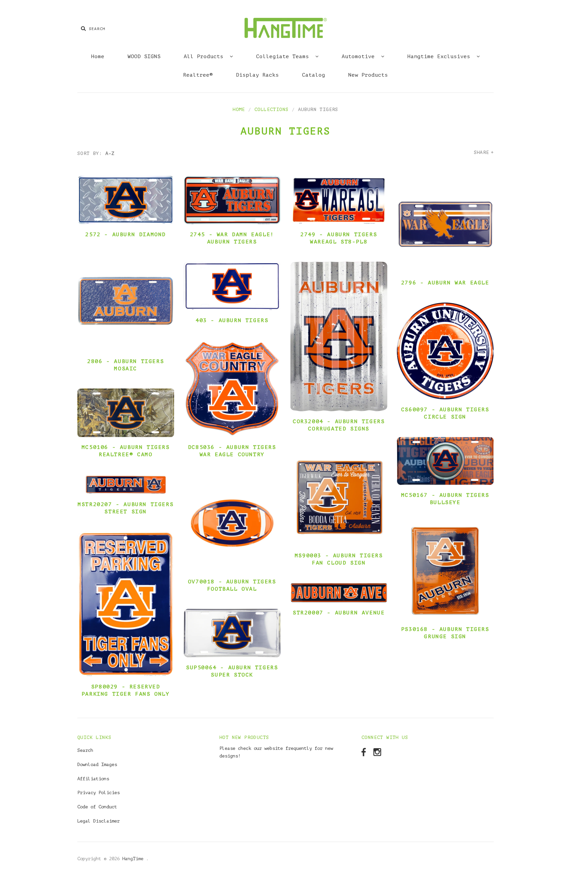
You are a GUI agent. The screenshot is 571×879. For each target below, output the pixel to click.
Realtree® (198, 75)
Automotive (360, 56)
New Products (368, 75)
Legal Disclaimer (98, 821)
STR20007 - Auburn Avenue (339, 613)
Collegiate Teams (284, 56)
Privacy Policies (98, 792)
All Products (205, 56)
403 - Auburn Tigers (232, 320)
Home (97, 56)
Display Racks (257, 75)
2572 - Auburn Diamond (125, 235)
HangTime (134, 858)
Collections (271, 109)
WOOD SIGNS (144, 56)
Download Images (97, 764)
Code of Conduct (97, 806)
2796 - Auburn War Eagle (445, 283)
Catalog (313, 75)
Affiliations (93, 778)
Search (85, 750)
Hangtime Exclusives (440, 56)
